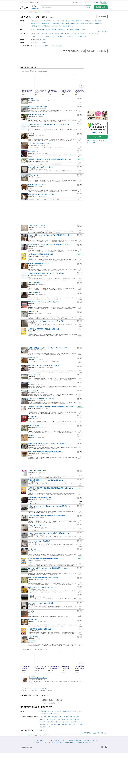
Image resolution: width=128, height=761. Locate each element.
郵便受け (30, 455)
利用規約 (32, 740)
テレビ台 (31, 595)
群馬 (75, 719)
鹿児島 (44, 727)
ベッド (43, 33)
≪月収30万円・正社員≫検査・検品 (39, 629)
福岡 (66, 724)
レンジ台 (31, 134)
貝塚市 (77, 21)
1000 (42, 689)
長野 (48, 719)
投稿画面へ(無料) (100, 7)
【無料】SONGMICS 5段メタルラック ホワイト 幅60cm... (46, 273)
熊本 (74, 724)
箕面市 (63, 23)
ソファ (62, 33)
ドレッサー (77, 33)
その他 (84, 36)
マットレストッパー (34, 375)
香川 (55, 724)
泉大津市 (68, 21)
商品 (29, 315)
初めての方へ (88, 2)
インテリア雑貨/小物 (68, 36)
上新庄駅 (41, 169)
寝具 (39, 33)
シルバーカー (31, 267)
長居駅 (39, 437)
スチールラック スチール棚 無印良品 (40, 603)
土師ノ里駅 (41, 153)
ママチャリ (79, 711)
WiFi (29, 178)
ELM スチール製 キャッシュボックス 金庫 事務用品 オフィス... (47, 568)
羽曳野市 (73, 23)
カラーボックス (33, 391)
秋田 (60, 717)
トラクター (55, 713)
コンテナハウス (72, 711)
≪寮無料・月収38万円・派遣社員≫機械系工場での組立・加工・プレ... (50, 488)
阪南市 (49, 26)
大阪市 (41, 21)
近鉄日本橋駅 (39, 126)
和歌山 (71, 722)
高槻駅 (40, 227)
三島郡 (58, 26)
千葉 (59, 719)
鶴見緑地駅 (41, 367)
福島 (67, 717)
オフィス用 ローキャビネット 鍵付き (40, 167)
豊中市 (54, 21)
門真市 (77, 23)
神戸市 (39, 490)
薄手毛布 (31, 435)
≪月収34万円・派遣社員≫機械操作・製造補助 (43, 558)
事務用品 (30, 571)
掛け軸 (29, 429)
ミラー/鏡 (56, 36)
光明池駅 (54, 29)
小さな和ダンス (33, 151)
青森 (49, 717)
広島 (44, 724)
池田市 (58, 21)
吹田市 (63, 21)
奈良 (67, 722)
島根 (79, 722)
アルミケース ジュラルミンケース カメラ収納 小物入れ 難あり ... (48, 533)
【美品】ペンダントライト (37, 225)
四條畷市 (33, 26)
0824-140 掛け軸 (33, 426)
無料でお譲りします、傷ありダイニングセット (43, 587)
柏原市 (67, 23)
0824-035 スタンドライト (36, 114)
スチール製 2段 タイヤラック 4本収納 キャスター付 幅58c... (47, 515)
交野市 (38, 26)
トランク (30, 509)
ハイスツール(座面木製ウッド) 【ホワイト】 (42, 398)
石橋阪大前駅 (61, 29)
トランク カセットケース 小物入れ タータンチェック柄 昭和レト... (49, 506)
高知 (63, 724)
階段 (29, 286)
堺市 (45, 21)
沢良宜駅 (41, 605)
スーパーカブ (43, 713)
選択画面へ (42, 730)
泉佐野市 (100, 21)
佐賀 (70, 724)
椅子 (47, 33)
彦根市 (39, 161)
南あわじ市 (40, 560)
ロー (29, 552)
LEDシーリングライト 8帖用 (37, 106)
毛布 (29, 439)
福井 (41, 719)
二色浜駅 (48, 29)
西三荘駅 (42, 29)
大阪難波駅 (39, 589)
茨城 (67, 719)
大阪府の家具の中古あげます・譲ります (34, 17)
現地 (29, 118)
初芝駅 (67, 29)
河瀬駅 (43, 161)
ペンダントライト (31, 229)
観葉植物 (65, 711)
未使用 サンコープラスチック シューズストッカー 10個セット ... (48, 444)
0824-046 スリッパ (34, 416)
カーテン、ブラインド (36, 36)
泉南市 (102, 23)
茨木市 (90, 21)
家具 (40, 12)
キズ (29, 519)
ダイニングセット (69, 33)
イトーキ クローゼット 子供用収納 (39, 541)
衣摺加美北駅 (42, 543)
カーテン (30, 501)
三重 (44, 722)
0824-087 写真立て (34, 619)
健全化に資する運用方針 (75, 740)
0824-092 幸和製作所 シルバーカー (39, 264)
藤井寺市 (91, 23)
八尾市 (95, 21)
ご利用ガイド (46, 742)
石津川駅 (44, 630)
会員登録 (103, 2)
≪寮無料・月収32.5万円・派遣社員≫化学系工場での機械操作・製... (49, 159)
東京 (52, 719)
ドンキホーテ (58, 711)
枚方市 (86, 21)
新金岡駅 (77, 29)
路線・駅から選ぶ (102, 31)
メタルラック (31, 277)
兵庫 (36, 490)
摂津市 (82, 23)
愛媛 (59, 724)
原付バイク (50, 711)
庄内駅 (39, 597)
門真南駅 (41, 284)
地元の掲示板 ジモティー (78, 2)
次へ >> (47, 689)
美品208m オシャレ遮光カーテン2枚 (39, 497)
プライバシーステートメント (59, 740)
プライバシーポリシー (43, 740)
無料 (44, 39)
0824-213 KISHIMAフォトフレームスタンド (42, 194)
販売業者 (44, 42)
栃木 (71, 719)
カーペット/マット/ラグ (92, 33)
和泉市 (58, 23)
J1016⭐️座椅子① (34, 292)
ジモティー (23, 12)
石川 (78, 717)
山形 (64, 717)
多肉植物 (49, 713)
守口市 (82, 21)
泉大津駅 (42, 527)
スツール (31, 383)
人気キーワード (102, 16)
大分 (77, 724)
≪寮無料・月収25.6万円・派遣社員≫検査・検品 (43, 329)
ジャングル (30, 238)
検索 (88, 7)
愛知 (78, 719)
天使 (29, 369)
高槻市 (73, 21)
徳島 (52, 724)
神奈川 (63, 719)
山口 (48, 724)
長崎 (81, 724)
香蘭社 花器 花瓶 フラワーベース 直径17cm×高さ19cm (45, 480)
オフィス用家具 (78, 36)
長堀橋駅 (41, 400)
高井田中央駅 (40, 145)
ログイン (95, 2)
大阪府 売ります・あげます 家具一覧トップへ (95, 733)
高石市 (86, 23)
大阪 (32, 100)
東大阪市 (97, 23)
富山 (75, 717)
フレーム (30, 351)
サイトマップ (37, 742)
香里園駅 (83, 29)
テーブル (52, 33)
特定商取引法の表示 (70, 742)
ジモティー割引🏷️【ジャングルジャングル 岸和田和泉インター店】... (50, 235)
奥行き (29, 614)
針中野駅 (41, 323)
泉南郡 (67, 26)
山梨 (44, 719)
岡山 (41, 724)
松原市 (50, 23)
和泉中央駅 (41, 237)
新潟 (71, 717)
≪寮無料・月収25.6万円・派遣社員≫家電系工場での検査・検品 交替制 (50, 406)
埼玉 (55, 719)
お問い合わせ (87, 740)
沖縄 (49, 727)
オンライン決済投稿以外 (57, 46)
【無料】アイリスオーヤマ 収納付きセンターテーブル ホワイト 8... (49, 124)
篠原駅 (43, 256)
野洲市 (39, 256)
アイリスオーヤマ (31, 128)
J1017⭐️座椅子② (34, 283)
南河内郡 (54, 26)
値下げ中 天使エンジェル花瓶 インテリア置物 (44, 365)
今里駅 (39, 135)
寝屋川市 (38, 23)
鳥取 (75, 722)
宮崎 (41, 727)
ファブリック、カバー (48, 36)
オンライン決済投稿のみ (44, 46)
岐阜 (41, 722)
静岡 (48, 722)
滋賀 (36, 161)
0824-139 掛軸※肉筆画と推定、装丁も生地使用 (43, 577)
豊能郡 (72, 26)
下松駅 (37, 29)
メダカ (41, 711)
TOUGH (29, 305)
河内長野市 (44, 23)
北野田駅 (38, 100)
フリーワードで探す (57, 742)
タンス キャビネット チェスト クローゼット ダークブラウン (47, 321)
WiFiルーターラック (34, 175)
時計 (61, 36)
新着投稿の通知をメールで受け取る (96, 51)
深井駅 (32, 29)
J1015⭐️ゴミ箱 (33, 311)
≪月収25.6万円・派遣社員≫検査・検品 (40, 254)
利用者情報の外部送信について (86, 742)
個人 (39, 42)
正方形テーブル (33, 357)
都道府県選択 (35, 8)
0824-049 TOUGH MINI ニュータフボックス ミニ (43, 302)
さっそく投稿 (97, 137)
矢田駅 (71, 29)
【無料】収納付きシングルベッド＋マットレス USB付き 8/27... (48, 348)
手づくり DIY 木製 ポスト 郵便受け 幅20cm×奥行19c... (45, 451)
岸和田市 (49, 21)
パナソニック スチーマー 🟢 (37, 470)
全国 (41, 717)
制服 (45, 711)
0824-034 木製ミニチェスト (37, 184)
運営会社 (95, 740)
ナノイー (30, 474)
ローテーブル (32, 549)
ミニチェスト (31, 188)
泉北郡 (63, 26)
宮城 (56, 717)
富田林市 (33, 23)
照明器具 (83, 33)
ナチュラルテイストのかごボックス (39, 143)
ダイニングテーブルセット (36, 525)
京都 (60, 722)
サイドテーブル (33, 637)
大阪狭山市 (43, 26)
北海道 (44, 717)
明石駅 (43, 490)
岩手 (53, 717)
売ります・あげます (32, 12)
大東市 (54, 23)
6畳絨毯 (30, 99)
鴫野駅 (40, 376)
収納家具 (57, 33)
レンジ (29, 137)
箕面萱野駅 (39, 108)
